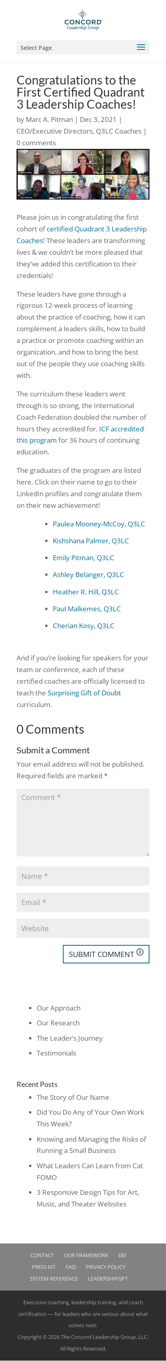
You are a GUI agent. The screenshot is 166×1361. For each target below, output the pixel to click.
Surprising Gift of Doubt (84, 692)
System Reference (54, 1278)
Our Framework (86, 1255)
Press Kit (44, 1266)
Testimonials (56, 1053)
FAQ (71, 1266)
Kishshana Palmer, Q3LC (91, 540)
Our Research (58, 1022)
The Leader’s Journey (70, 1038)
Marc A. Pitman (49, 119)
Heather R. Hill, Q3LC (86, 591)
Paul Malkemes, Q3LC (87, 608)
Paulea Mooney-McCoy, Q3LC (99, 523)
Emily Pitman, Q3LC (83, 557)
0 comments (36, 142)
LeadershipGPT (108, 1278)
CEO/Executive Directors (55, 131)
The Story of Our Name (73, 1097)
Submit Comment (101, 954)
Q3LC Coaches (118, 131)
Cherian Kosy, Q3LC (83, 625)
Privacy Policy (105, 1266)
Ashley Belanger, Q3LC (88, 574)
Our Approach (59, 1008)
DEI (122, 1255)
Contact (42, 1255)
